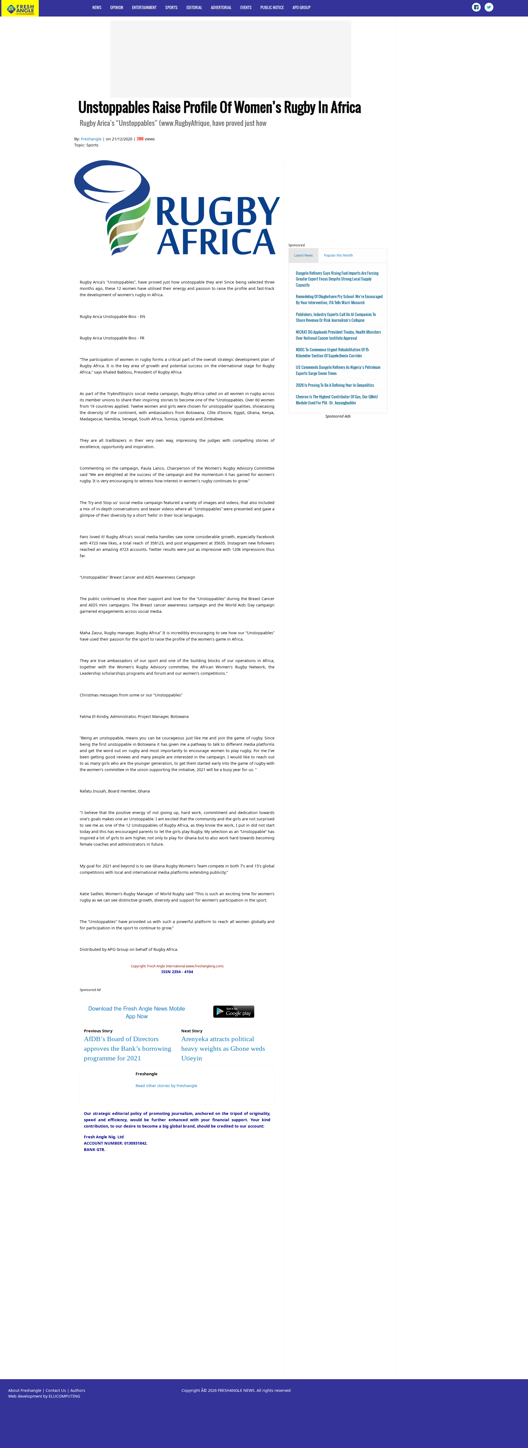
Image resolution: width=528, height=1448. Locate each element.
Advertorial (221, 7)
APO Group (301, 7)
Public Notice (272, 7)
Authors (77, 1390)
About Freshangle (24, 1390)
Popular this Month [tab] (338, 255)
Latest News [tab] (303, 255)
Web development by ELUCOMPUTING (44, 1396)
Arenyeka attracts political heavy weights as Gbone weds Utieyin (223, 1048)
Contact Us (56, 1390)
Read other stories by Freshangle (166, 1085)
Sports (171, 7)
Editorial (194, 7)
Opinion (116, 7)
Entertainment (144, 7)
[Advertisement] (230, 59)
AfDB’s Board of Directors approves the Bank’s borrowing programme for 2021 (127, 1048)
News (96, 7)
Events (246, 7)
